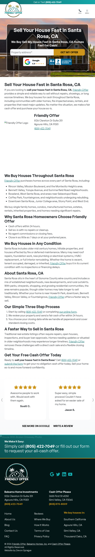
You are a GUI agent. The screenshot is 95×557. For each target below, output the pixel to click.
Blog (7, 525)
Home (8, 513)
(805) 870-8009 (58, 504)
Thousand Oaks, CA (75, 536)
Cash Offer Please (61, 544)
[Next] (88, 400)
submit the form (13, 363)
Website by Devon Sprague (17, 550)
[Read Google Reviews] (52, 474)
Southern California (75, 519)
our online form (68, 311)
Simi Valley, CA (72, 530)
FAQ (6, 536)
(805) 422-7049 (53, 2)
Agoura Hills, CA (73, 525)
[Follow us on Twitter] (58, 474)
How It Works (41, 525)
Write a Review (63, 426)
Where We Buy (42, 519)
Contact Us (11, 530)
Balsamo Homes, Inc (37, 544)
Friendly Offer (80, 89)
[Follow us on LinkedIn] (64, 474)
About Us (9, 519)
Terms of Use (41, 530)
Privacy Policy (41, 536)
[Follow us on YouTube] (70, 474)
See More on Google (36, 426)
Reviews (38, 513)
